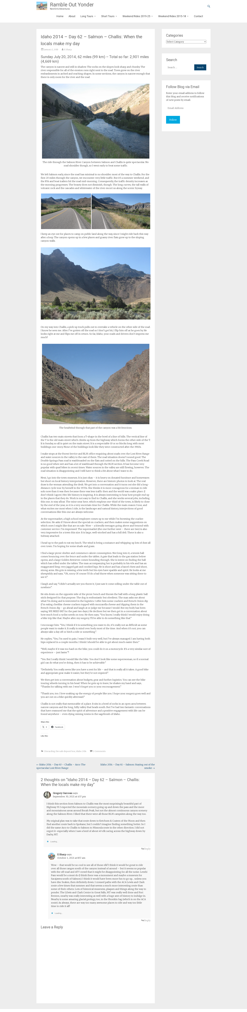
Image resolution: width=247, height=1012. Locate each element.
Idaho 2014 (81, 751)
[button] (66, 211)
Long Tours (86, 16)
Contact (198, 16)
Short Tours (107, 16)
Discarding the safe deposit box (59, 751)
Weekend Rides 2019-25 (136, 16)
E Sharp (68, 49)
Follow (173, 119)
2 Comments (99, 751)
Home (59, 16)
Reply (147, 848)
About (72, 16)
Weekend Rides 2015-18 (172, 16)
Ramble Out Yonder (72, 5)
